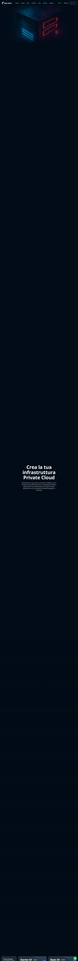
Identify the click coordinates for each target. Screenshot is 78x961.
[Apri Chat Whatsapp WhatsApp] (75, 958)
